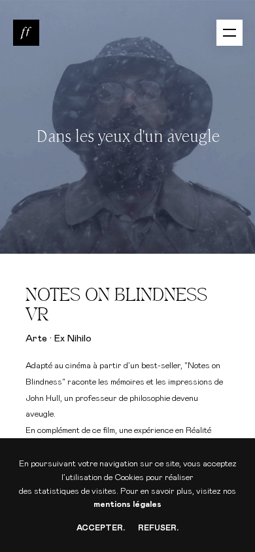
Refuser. (158, 528)
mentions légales (128, 504)
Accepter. (100, 528)
